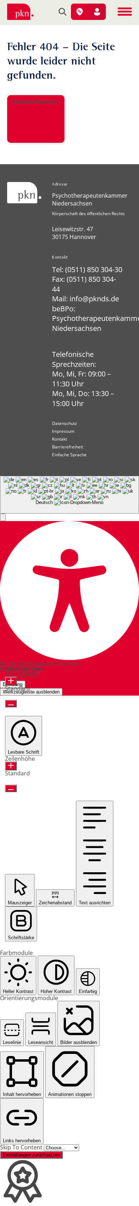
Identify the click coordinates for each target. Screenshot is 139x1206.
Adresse (59, 185)
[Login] (97, 12)
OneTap (53, 669)
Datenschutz (64, 423)
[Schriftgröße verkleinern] (11, 703)
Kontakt (60, 258)
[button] (3, 517)
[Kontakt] (79, 12)
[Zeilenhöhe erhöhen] (11, 765)
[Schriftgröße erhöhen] (11, 681)
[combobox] (69, 495)
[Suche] (62, 12)
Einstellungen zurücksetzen (31, 1155)
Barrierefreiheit (67, 447)
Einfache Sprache (69, 455)
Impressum (63, 431)
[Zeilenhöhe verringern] (11, 788)
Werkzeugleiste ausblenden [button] (31, 692)
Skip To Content (22, 1147)
